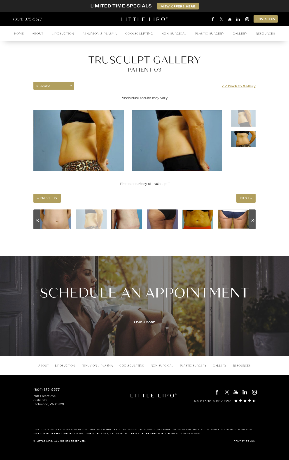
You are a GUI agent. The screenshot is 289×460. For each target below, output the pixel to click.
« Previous (47, 198)
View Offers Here (178, 6)
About (37, 33)
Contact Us (265, 19)
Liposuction (63, 33)
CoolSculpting (139, 33)
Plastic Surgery (209, 33)
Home (19, 33)
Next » (246, 198)
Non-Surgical (173, 33)
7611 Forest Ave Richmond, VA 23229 (48, 400)
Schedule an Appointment (144, 293)
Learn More (144, 322)
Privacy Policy (245, 440)
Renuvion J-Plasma (99, 33)
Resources (265, 33)
